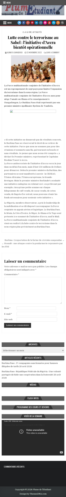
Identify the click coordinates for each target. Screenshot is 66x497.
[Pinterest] (32, 23)
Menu (8, 2)
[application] (33, 437)
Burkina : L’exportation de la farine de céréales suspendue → (34, 240)
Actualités (37, 32)
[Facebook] (23, 23)
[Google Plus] (28, 23)
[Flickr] (45, 23)
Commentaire (11, 274)
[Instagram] (41, 23)
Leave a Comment (53, 52)
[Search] (62, 23)
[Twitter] (19, 23)
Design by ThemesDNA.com (33, 494)
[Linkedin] (36, 23)
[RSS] (58, 23)
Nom (7, 308)
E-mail (8, 314)
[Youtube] (49, 23)
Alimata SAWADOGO (15, 52)
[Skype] (54, 23)
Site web (8, 319)
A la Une (28, 32)
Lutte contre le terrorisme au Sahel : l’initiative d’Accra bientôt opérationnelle (33, 42)
